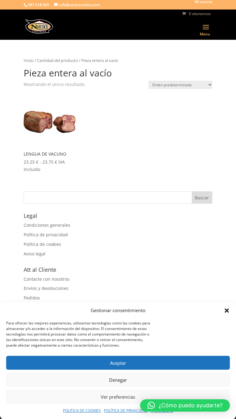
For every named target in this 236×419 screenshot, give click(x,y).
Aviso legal (34, 254)
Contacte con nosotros (46, 279)
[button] (227, 310)
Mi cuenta (203, 2)
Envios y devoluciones (46, 288)
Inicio (28, 60)
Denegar (118, 380)
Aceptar (118, 363)
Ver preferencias (118, 397)
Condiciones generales (47, 225)
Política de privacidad (46, 235)
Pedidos (32, 298)
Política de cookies (42, 244)
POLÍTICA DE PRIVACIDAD (126, 410)
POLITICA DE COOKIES (82, 410)
